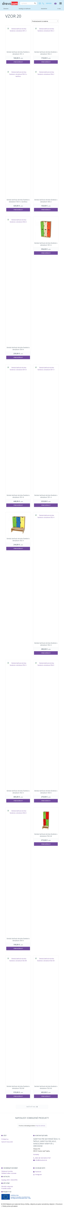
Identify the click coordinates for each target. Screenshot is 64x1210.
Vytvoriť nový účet (7, 1142)
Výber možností (18, 62)
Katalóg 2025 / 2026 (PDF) (9, 1180)
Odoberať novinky (7, 1171)
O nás (59, 8)
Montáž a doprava (7, 1186)
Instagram (38, 1174)
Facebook (38, 1172)
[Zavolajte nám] (43, 3)
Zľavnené (5, 8)
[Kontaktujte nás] (40, 3)
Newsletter (44, 8)
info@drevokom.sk (41, 1160)
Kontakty (36, 1154)
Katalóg (24, 8)
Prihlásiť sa (4, 1139)
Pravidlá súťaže (6, 1188)
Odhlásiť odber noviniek (8, 1173)
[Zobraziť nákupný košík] (56, 3)
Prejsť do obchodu (40, 1125)
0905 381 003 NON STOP (42, 1158)
